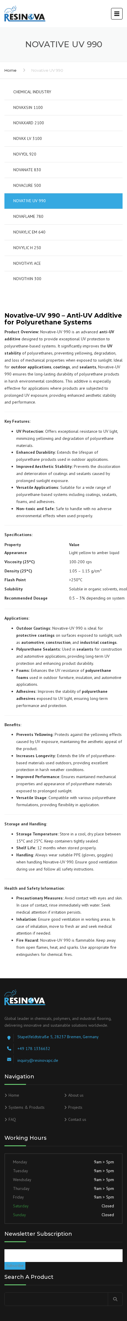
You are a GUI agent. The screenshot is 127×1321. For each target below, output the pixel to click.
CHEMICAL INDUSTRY (32, 91)
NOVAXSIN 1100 (28, 107)
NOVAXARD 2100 (28, 122)
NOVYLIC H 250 (27, 247)
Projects (75, 1107)
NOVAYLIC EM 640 (29, 232)
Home (10, 70)
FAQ (12, 1119)
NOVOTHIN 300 (27, 278)
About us (76, 1095)
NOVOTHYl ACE (27, 263)
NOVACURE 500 (27, 185)
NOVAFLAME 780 (28, 216)
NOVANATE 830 (27, 169)
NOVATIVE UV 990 (29, 200)
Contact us (77, 1119)
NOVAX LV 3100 (27, 138)
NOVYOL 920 (24, 154)
